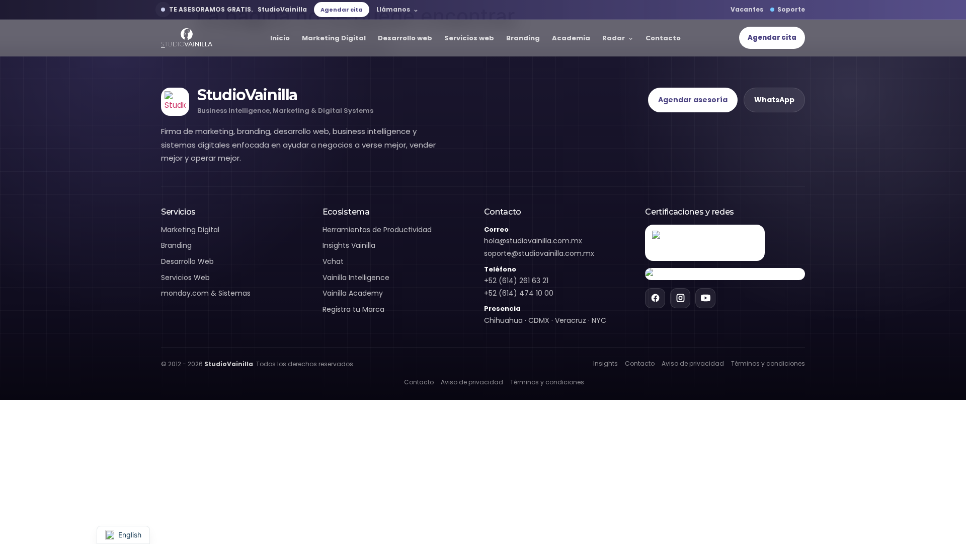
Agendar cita (341, 10)
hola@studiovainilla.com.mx (533, 241)
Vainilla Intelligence (356, 278)
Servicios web (469, 38)
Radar (613, 38)
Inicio (280, 38)
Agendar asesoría (693, 100)
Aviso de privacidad (693, 363)
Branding (523, 38)
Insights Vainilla (349, 245)
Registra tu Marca (353, 309)
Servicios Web (185, 278)
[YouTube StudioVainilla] (705, 298)
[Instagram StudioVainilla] (680, 298)
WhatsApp (774, 100)
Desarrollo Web (187, 261)
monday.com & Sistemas (206, 293)
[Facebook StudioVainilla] (655, 298)
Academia (571, 38)
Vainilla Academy (353, 293)
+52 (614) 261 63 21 (516, 281)
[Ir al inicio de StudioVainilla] (186, 38)
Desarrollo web (405, 38)
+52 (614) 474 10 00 (518, 293)
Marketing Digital (334, 38)
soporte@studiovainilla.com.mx (539, 253)
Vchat (333, 261)
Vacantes (747, 9)
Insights (605, 363)
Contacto (663, 38)
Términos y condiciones (768, 363)
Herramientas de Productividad (377, 230)
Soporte (791, 9)
